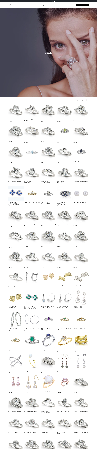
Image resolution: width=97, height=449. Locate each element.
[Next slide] (22, 110)
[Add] (71, 137)
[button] (83, 100)
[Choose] (22, 116)
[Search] (75, 5)
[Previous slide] (9, 110)
